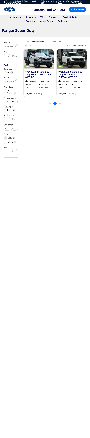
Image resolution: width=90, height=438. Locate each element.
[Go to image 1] (35, 67)
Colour (7, 134)
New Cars (35, 41)
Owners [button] (52, 17)
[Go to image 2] (37, 67)
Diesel (9, 110)
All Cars (26, 41)
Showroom (31, 17)
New (9, 72)
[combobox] (9, 81)
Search (7, 42)
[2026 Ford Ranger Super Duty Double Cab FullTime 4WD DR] (72, 59)
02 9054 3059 (63, 2)
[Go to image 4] (40, 67)
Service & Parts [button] (70, 17)
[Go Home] (15, 9)
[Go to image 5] (42, 67)
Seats (6, 147)
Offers (42, 17)
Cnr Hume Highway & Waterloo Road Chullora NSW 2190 (21, 2)
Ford (42, 41)
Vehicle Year (9, 115)
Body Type (8, 87)
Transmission (10, 98)
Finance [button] (29, 21)
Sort (74, 45)
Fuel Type (8, 106)
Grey (10, 138)
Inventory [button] (14, 17)
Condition (8, 69)
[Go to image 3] (38, 67)
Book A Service (77, 9)
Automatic (11, 101)
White (10, 142)
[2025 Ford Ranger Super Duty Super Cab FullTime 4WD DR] (39, 59)
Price (6, 52)
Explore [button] (61, 21)
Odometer (8, 124)
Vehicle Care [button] (45, 21)
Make (6, 77)
